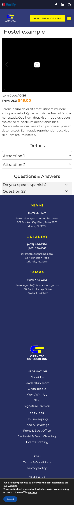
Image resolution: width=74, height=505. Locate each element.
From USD (9, 100)
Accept (10, 499)
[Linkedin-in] (63, 5)
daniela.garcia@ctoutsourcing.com (37, 285)
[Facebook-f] (56, 5)
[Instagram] (69, 5)
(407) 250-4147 (37, 248)
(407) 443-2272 (37, 279)
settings (32, 492)
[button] (69, 18)
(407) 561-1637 (37, 213)
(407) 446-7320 (37, 244)
